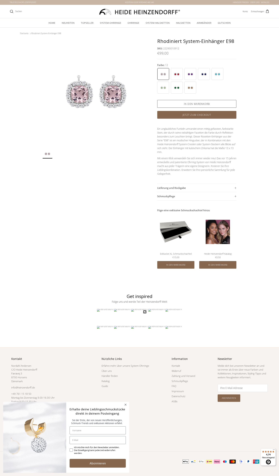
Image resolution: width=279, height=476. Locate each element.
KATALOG (265, 2)
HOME (51, 22)
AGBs (174, 401)
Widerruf (176, 370)
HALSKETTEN (183, 22)
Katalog (106, 381)
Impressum (178, 391)
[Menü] (274, 450)
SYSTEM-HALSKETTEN (158, 22)
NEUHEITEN (68, 22)
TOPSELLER (87, 22)
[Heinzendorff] (139, 11)
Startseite (24, 33)
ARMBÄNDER (204, 22)
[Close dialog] (126, 405)
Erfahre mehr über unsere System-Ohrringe (125, 365)
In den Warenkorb (197, 103)
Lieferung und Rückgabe (171, 187)
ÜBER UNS (255, 2)
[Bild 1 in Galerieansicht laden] (96, 92)
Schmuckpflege (166, 196)
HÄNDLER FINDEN (241, 2)
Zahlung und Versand (183, 375)
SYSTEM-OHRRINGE (110, 22)
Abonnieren (229, 398)
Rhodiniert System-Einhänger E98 (46, 33)
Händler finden (110, 375)
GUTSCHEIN (224, 22)
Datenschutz (178, 396)
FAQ (174, 386)
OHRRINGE (133, 22)
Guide (105, 386)
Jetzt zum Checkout (197, 114)
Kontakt (176, 365)
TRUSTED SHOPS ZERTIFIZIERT (23, 2)
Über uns (107, 370)
